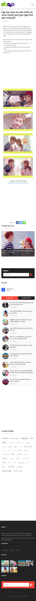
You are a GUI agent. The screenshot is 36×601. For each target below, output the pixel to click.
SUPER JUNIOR (15, 438)
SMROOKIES (21, 463)
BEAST (20, 450)
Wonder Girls (5, 454)
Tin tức (12, 550)
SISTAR (26, 450)
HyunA (9, 450)
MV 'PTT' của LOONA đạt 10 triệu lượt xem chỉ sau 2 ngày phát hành (20, 337)
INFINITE (10, 447)
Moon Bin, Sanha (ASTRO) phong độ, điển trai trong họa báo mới (22, 303)
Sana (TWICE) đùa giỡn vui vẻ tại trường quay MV (21, 329)
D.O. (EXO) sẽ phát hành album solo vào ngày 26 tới (21, 346)
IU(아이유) (26, 454)
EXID (15, 447)
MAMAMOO (20, 467)
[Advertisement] (18, 72)
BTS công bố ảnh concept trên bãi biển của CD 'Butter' (21, 354)
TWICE (4, 458)
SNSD (4, 442)
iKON (4, 463)
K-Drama (5, 438)
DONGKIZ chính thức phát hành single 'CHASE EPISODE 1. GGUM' (20, 320)
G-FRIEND (19, 454)
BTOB (3, 450)
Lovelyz (12, 458)
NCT (4, 467)
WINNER (11, 467)
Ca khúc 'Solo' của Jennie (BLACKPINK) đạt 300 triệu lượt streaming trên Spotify (21, 371)
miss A (28, 442)
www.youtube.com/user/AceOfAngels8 (18, 183)
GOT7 (18, 458)
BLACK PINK (6, 471)
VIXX (9, 463)
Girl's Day (11, 442)
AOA (14, 450)
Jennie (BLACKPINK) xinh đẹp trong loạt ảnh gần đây (21, 312)
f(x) (23, 442)
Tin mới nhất (10, 297)
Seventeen (25, 458)
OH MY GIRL (18, 471)
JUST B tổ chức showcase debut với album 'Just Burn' (20, 380)
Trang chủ (5, 550)
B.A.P (14, 463)
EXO (31, 438)
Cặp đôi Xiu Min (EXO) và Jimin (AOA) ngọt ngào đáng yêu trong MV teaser (17, 251)
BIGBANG (24, 438)
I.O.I (28, 463)
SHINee (18, 442)
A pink (3, 447)
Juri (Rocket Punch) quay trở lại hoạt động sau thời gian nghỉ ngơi (20, 363)
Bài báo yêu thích (26, 297)
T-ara (20, 447)
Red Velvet (28, 447)
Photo (17, 550)
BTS (12, 454)
